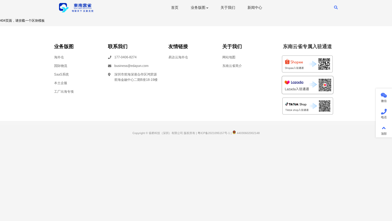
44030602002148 (248, 133)
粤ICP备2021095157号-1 (213, 133)
